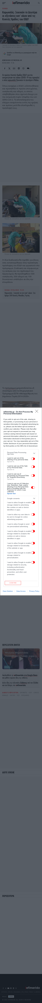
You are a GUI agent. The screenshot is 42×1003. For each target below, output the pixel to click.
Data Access (21, 591)
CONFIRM (12, 583)
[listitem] (21, 453)
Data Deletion (8, 591)
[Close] (37, 412)
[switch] (33, 459)
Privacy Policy (34, 591)
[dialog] (21, 501)
